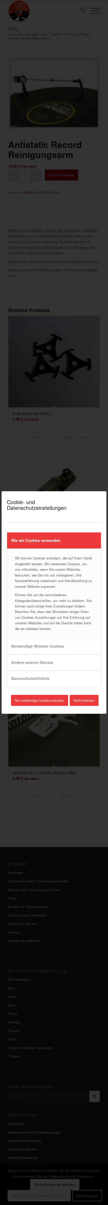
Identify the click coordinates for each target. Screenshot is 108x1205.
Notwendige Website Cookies (37, 646)
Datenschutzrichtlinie (30, 678)
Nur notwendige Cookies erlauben (39, 700)
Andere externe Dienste (32, 662)
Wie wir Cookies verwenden (36, 540)
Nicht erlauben (84, 700)
